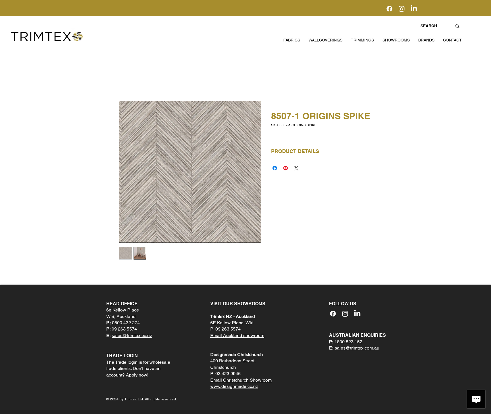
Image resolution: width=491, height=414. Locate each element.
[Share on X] (296, 168)
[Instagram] (401, 8)
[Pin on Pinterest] (285, 168)
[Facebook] (389, 8)
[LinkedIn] (414, 8)
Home (125, 80)
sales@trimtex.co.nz (132, 335)
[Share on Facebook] (274, 168)
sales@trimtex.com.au (357, 348)
